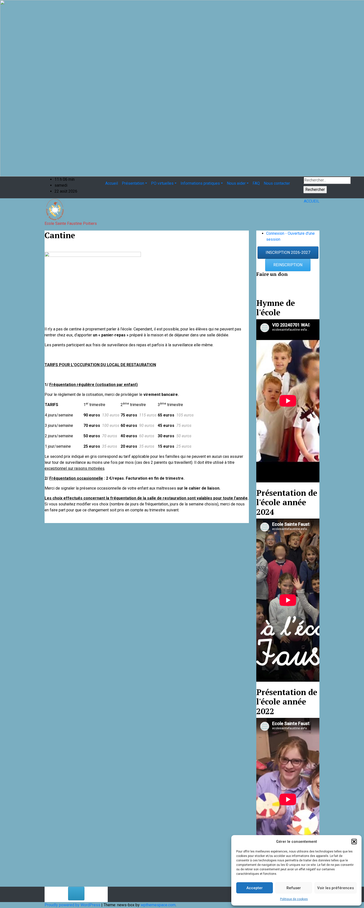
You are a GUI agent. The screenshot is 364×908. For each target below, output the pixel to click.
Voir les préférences (335, 888)
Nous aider (236, 183)
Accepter (254, 888)
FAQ (256, 183)
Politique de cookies (294, 899)
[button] (354, 841)
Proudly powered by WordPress (73, 905)
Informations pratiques (200, 183)
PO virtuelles (162, 183)
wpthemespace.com (158, 905)
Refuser (293, 888)
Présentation (133, 183)
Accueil (111, 183)
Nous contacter (277, 183)
